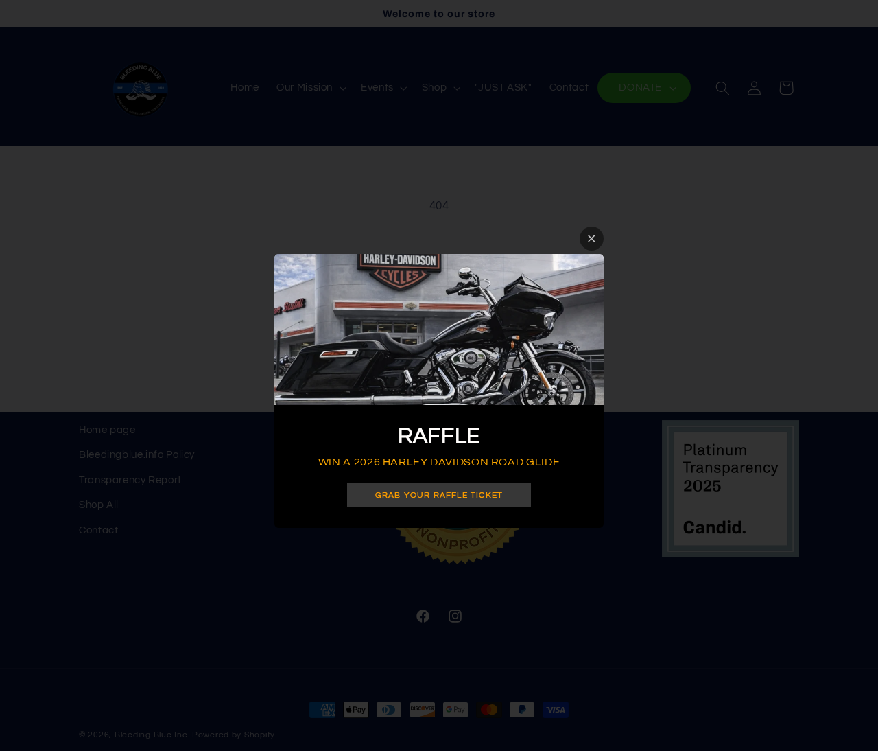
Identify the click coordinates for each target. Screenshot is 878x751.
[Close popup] (592, 239)
